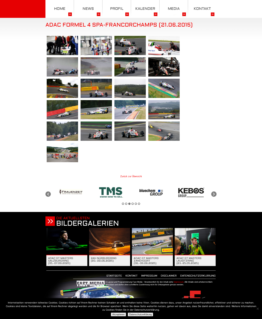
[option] (71, 192)
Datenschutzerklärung (198, 275)
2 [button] (126, 204)
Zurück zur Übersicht (131, 176)
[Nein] (257, 308)
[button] (48, 194)
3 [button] (129, 204)
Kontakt (131, 275)
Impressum (149, 275)
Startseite (114, 275)
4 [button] (133, 204)
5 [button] (136, 204)
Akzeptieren (118, 314)
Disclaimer (169, 275)
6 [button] (139, 204)
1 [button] (123, 204)
